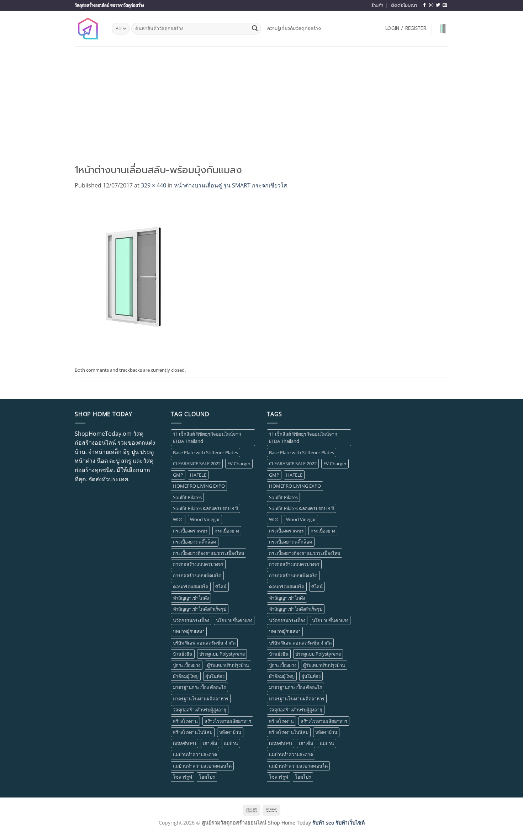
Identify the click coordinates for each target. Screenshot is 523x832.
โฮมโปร (207, 777)
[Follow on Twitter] (438, 5)
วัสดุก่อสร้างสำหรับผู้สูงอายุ (199, 709)
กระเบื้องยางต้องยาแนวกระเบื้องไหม (208, 553)
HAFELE (198, 475)
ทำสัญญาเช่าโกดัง (191, 598)
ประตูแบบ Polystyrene (222, 654)
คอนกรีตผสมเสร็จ (190, 586)
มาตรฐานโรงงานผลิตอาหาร (200, 698)
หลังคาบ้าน (230, 732)
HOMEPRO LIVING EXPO (199, 486)
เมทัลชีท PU (184, 743)
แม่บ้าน (231, 743)
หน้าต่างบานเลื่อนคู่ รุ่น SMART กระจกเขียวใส (230, 185)
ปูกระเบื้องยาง (186, 665)
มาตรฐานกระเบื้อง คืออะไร (199, 687)
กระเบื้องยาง (227, 531)
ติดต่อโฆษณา (404, 5)
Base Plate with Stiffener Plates (205, 452)
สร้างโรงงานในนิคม (192, 732)
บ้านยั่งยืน (182, 654)
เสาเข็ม (210, 743)
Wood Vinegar (205, 519)
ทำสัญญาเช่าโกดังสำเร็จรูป (199, 609)
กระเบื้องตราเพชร (190, 531)
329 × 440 (153, 185)
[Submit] (255, 29)
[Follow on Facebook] (424, 5)
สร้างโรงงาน (185, 721)
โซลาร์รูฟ (182, 777)
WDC (178, 519)
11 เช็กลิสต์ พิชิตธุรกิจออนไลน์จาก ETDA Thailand (207, 437)
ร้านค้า (377, 5)
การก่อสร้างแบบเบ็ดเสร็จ (197, 575)
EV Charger (238, 463)
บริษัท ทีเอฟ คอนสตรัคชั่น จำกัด (204, 643)
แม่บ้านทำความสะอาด (195, 754)
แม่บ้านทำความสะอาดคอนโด (202, 766)
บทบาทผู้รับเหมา (189, 631)
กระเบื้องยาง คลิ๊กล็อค (194, 542)
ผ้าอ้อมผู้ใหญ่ (186, 676)
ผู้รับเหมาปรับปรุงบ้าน (228, 665)
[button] (405, 28)
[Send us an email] (445, 5)
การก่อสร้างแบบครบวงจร (198, 564)
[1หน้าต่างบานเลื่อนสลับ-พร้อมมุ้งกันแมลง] (133, 276)
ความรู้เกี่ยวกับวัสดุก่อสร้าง (294, 28)
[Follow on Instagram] (431, 5)
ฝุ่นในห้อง (214, 676)
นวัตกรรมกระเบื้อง (191, 620)
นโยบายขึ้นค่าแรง (234, 620)
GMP (178, 475)
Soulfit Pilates (187, 497)
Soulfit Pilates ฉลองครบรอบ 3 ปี (205, 508)
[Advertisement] (261, 99)
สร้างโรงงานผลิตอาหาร (228, 721)
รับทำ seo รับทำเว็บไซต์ (338, 822)
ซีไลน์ (221, 586)
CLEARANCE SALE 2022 (197, 463)
